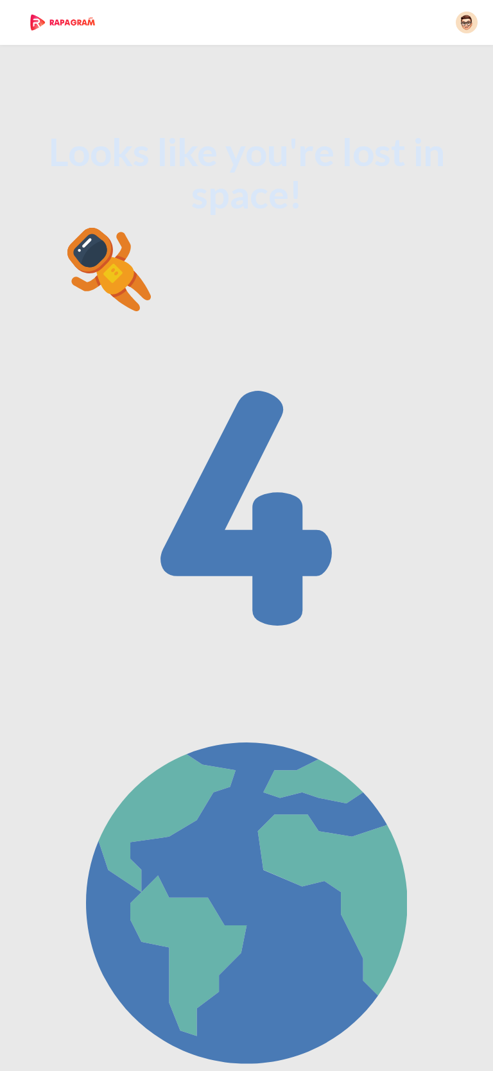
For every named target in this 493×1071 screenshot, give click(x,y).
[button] (466, 22)
